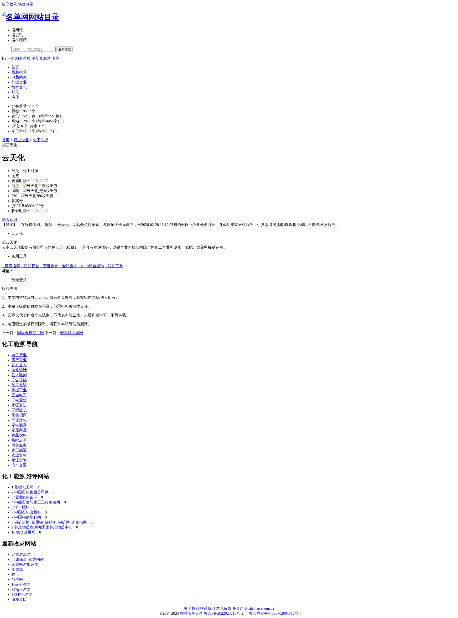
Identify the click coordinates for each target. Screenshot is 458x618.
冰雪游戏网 (21, 554)
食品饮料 (19, 435)
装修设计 (19, 370)
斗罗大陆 (14, 58)
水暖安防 (19, 405)
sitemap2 (267, 608)
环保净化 (19, 420)
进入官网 (9, 220)
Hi (4, 58)
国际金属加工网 (30, 333)
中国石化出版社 (27, 512)
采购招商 (19, 415)
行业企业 (19, 82)
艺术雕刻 (19, 375)
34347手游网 (21, 594)
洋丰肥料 (22, 507)
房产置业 (19, 360)
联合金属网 (25, 532)
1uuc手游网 (20, 584)
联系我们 (207, 608)
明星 (55, 58)
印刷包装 (19, 385)
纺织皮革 (19, 440)
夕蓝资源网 (41, 58)
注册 (15, 97)
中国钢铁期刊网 (27, 517)
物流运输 (19, 460)
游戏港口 (19, 599)
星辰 (27, 58)
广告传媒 (19, 380)
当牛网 (17, 579)
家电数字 (19, 425)
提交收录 (9, 4)
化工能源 (40, 140)
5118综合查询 (91, 266)
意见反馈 (223, 608)
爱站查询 (68, 266)
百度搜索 (11, 266)
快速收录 (25, 4)
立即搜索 (64, 49)
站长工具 (114, 266)
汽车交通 (19, 465)
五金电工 (19, 395)
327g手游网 (21, 589)
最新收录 (19, 72)
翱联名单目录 (191, 613)
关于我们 (191, 608)
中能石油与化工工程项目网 (37, 502)
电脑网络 (19, 77)
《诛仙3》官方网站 (27, 559)
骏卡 (15, 574)
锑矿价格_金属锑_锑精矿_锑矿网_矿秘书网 (50, 522)
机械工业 (19, 390)
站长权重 (30, 266)
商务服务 (19, 445)
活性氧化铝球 (25, 497)
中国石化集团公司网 (31, 492)
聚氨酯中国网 (71, 333)
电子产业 (19, 355)
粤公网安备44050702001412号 (273, 613)
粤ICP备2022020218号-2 (223, 613)
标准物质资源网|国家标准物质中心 (43, 527)
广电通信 (19, 400)
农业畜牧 (19, 455)
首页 (15, 67)
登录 (15, 92)
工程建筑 (19, 410)
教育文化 (19, 87)
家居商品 (19, 430)
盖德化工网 (23, 487)
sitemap (254, 608)
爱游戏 (17, 569)
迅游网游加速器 (24, 564)
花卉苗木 (19, 365)
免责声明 (240, 608)
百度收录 (49, 266)
